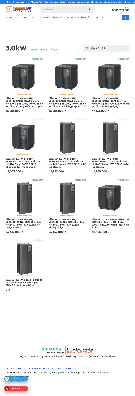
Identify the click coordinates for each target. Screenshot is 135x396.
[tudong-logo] (19, 9)
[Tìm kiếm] (90, 9)
